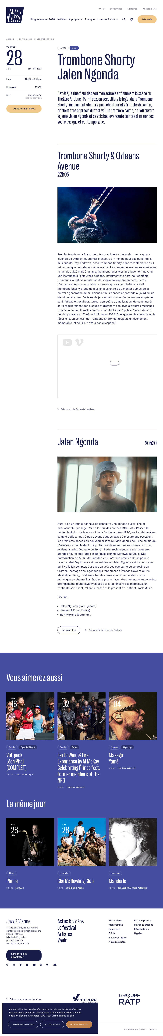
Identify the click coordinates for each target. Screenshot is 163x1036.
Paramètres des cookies (23, 1024)
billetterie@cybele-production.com (16, 939)
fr (100, 9)
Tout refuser (54, 1024)
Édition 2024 (25, 39)
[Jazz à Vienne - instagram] (14, 965)
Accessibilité (150, 9)
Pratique (90, 19)
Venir (62, 940)
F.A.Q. (112, 933)
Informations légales (135, 1029)
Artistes (62, 19)
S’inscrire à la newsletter (19, 955)
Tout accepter (80, 1024)
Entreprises (116, 9)
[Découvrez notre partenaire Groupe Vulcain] (84, 999)
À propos (74, 19)
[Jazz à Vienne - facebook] (7, 965)
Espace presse (142, 920)
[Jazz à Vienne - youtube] (34, 965)
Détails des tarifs (34, 98)
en (104, 9)
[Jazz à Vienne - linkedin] (27, 965)
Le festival (66, 927)
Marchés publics (143, 924)
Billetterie (147, 19)
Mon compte (116, 924)
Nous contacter (118, 937)
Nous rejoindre (117, 942)
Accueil (10, 39)
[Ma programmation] (131, 19)
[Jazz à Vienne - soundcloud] (55, 965)
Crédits (153, 1029)
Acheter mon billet (24, 108)
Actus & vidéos (109, 19)
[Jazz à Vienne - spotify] (41, 965)
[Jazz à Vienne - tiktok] (20, 965)
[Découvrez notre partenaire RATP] (129, 999)
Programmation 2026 (42, 19)
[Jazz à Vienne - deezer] (47, 965)
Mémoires (132, 9)
